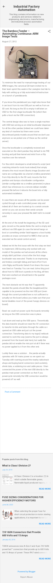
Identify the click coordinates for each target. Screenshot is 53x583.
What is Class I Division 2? (16, 465)
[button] (49, 31)
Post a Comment (12, 392)
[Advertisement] (26, 422)
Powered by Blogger (26, 571)
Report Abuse (26, 577)
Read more (45, 489)
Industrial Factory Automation (26, 8)
